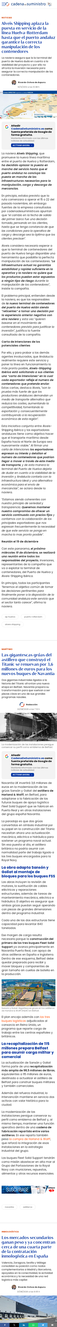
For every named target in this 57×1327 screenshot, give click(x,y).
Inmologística (10, 1231)
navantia (9, 1207)
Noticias (7, 17)
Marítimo (7, 649)
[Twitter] (14, 1325)
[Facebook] (5, 1325)
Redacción (32, 704)
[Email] (52, 1325)
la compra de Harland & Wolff (29, 1139)
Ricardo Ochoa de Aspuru (32, 82)
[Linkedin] (23, 1325)
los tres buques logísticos (26, 1019)
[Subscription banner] (28, 1197)
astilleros (27, 1207)
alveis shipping (12, 624)
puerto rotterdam (33, 616)
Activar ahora (21, 145)
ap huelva (10, 616)
